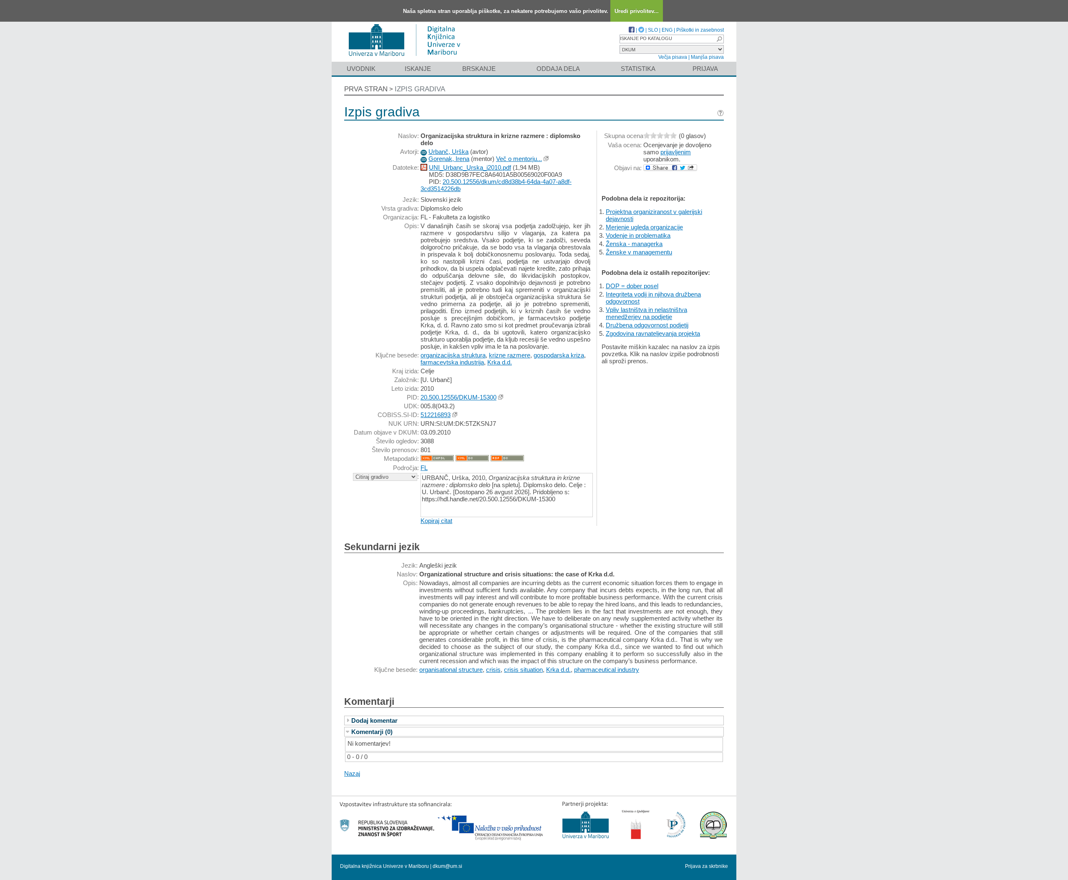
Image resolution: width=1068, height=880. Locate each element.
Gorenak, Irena (448, 158)
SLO (653, 30)
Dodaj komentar (374, 720)
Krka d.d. (499, 362)
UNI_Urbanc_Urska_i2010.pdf (470, 167)
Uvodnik (361, 68)
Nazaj (352, 773)
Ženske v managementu (639, 252)
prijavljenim (675, 152)
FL (424, 467)
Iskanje (418, 68)
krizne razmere (509, 355)
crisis (493, 669)
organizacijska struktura (453, 355)
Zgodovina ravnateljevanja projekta (653, 333)
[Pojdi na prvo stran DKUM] (407, 57)
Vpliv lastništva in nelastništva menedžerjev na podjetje (646, 313)
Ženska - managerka (634, 243)
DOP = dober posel (632, 285)
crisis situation (523, 669)
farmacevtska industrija (452, 362)
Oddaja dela (558, 68)
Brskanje (479, 68)
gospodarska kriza (559, 355)
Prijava (705, 68)
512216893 (436, 414)
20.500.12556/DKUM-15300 (458, 397)
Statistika (638, 68)
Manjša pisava (707, 57)
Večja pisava (672, 57)
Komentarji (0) (372, 731)
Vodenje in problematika (638, 235)
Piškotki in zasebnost (700, 30)
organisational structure (451, 669)
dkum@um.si (447, 866)
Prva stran (366, 89)
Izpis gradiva (420, 89)
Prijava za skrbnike (706, 866)
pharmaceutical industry (606, 669)
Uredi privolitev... (637, 11)
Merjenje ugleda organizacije (644, 227)
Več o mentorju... (519, 158)
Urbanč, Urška (448, 151)
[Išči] (719, 39)
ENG (667, 30)
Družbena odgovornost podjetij (647, 325)
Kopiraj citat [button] (436, 520)
